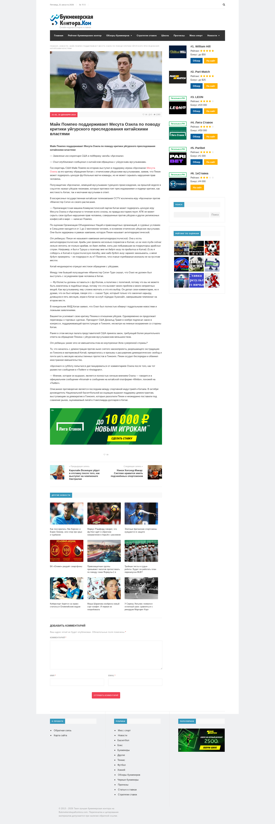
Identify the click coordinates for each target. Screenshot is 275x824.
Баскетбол (123, 740)
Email (111, 675)
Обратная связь (62, 730)
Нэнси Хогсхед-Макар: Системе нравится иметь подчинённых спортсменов (127, 473)
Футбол (121, 765)
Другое (121, 755)
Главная (58, 35)
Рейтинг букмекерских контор (85, 35)
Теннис (121, 760)
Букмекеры (123, 750)
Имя (53, 675)
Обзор (196, 60)
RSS (83, 5)
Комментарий (58, 637)
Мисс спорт (196, 35)
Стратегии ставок (147, 35)
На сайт (210, 60)
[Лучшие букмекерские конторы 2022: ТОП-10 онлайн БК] (71, 16)
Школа (165, 35)
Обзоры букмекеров (119, 35)
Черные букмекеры (128, 779)
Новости (213, 35)
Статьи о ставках (127, 789)
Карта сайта (60, 735)
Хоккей (121, 769)
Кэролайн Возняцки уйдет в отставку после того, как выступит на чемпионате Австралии (84, 474)
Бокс (120, 745)
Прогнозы (179, 35)
